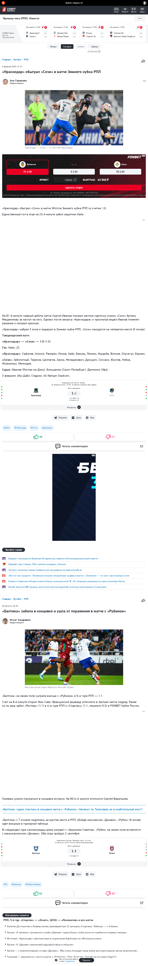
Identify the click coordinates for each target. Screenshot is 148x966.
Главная (6, 59)
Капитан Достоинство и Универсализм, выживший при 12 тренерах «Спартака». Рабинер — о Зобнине (62, 926)
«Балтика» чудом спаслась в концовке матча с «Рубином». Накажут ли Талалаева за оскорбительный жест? (72, 809)
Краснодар (36, 395)
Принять (86, 960)
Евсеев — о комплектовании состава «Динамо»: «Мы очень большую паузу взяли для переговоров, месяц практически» (72, 950)
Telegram (62, 417)
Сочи (112, 395)
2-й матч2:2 (74, 400)
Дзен (78, 417)
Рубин (112, 853)
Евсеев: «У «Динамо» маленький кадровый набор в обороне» (40, 944)
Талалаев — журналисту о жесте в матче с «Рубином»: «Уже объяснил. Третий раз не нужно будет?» (62, 956)
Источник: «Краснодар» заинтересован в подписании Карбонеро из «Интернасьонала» (54, 938)
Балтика (36, 853)
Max (92, 417)
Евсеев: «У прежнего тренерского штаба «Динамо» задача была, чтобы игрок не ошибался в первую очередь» (67, 932)
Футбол (17, 59)
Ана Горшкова (18, 80)
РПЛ (26, 59)
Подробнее (70, 961)
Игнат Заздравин (20, 620)
